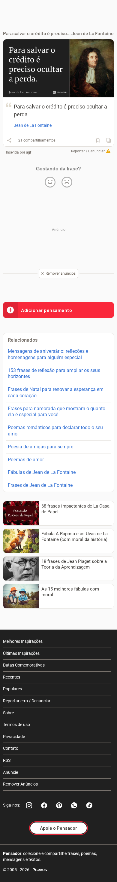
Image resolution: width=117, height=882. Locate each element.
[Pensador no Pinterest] (59, 805)
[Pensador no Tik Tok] (89, 805)
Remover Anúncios (20, 784)
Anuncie (10, 772)
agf (28, 152)
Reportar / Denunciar (88, 151)
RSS (6, 760)
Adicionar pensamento (46, 310)
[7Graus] (40, 870)
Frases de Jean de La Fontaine (40, 485)
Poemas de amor (26, 459)
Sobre (8, 712)
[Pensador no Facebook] (44, 805)
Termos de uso (16, 724)
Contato (10, 748)
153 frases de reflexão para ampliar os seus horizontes (54, 374)
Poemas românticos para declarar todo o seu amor (55, 431)
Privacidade (14, 736)
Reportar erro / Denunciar (26, 700)
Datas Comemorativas (24, 665)
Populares (12, 688)
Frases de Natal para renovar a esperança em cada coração (56, 392)
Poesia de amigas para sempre (40, 447)
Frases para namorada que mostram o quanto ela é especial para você (56, 412)
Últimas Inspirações (21, 653)
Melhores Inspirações (23, 641)
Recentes (11, 677)
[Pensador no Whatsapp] (74, 805)
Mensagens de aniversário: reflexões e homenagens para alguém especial (48, 354)
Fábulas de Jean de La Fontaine (42, 472)
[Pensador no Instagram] (29, 805)
